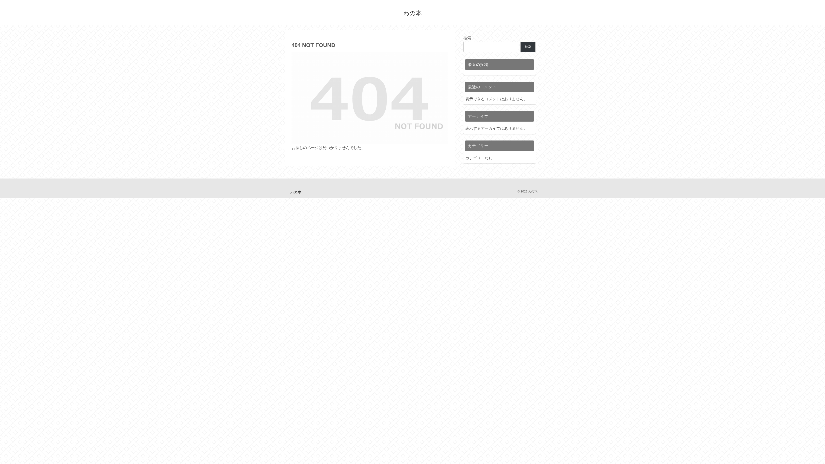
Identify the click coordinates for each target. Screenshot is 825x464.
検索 (467, 38)
